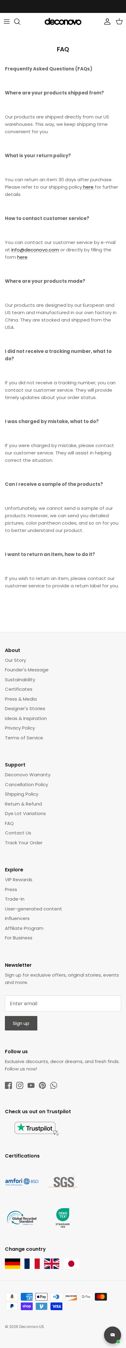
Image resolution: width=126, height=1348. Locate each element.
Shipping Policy (21, 794)
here (89, 187)
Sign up (21, 1023)
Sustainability (20, 679)
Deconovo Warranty (27, 774)
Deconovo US (31, 1326)
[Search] (20, 21)
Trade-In (14, 899)
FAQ (9, 823)
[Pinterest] (42, 1085)
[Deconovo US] (63, 21)
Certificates (18, 689)
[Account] (106, 21)
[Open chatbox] (112, 1335)
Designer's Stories (25, 708)
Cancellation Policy (26, 784)
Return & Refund (23, 804)
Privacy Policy (20, 728)
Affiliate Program (24, 928)
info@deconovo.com (35, 249)
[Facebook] (8, 1085)
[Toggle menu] (6, 21)
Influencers (17, 918)
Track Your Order (24, 842)
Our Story (15, 660)
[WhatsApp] (53, 1085)
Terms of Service (24, 737)
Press (11, 889)
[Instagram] (19, 1085)
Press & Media (21, 699)
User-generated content (33, 909)
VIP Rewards (18, 879)
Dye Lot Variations (25, 813)
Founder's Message (27, 669)
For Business (18, 937)
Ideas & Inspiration (26, 718)
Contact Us (18, 833)
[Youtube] (31, 1085)
